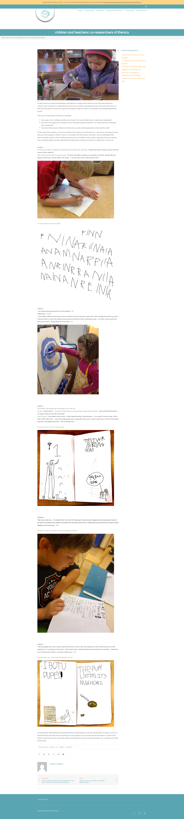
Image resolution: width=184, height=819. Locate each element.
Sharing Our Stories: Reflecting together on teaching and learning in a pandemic (133, 69)
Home (3, 37)
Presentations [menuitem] (89, 10)
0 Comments (68, 747)
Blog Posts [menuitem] (100, 10)
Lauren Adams (44, 747)
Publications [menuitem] (130, 10)
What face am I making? (131, 75)
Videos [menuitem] (80, 10)
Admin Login (43, 799)
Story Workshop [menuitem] (141, 10)
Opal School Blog (10, 37)
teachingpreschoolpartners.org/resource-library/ (122, 2)
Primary (62, 747)
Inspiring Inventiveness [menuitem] (114, 10)
